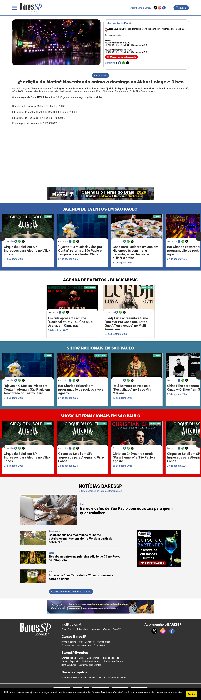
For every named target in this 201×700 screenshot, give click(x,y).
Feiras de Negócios (110, 658)
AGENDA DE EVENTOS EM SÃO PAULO (100, 209)
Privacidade (82, 629)
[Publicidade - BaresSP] (159, 548)
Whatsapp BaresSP (112, 629)
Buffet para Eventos (113, 661)
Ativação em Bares (117, 677)
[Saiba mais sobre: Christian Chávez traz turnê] (136, 434)
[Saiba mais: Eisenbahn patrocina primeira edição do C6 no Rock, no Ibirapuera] (33, 563)
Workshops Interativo (91, 661)
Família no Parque (97, 677)
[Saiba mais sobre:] (82, 227)
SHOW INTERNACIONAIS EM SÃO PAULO (100, 416)
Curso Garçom (84, 645)
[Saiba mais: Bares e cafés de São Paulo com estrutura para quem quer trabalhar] (48, 524)
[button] (4, 696)
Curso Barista (103, 642)
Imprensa (95, 629)
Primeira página (69, 642)
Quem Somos (68, 629)
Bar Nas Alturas (69, 665)
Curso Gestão (100, 645)
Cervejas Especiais (70, 661)
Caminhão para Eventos (90, 665)
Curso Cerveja (68, 645)
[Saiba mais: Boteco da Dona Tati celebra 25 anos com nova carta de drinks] (33, 582)
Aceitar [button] (191, 694)
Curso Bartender (86, 642)
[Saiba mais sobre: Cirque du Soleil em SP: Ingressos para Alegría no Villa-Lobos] (28, 227)
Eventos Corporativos (89, 658)
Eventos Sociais (69, 658)
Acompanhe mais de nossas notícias (71, 591)
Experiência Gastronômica (74, 677)
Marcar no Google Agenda (123, 57)
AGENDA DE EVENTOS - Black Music (100, 280)
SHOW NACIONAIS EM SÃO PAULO (100, 348)
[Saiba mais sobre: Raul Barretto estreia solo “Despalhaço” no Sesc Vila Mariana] (136, 366)
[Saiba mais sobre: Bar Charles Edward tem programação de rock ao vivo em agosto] (82, 366)
